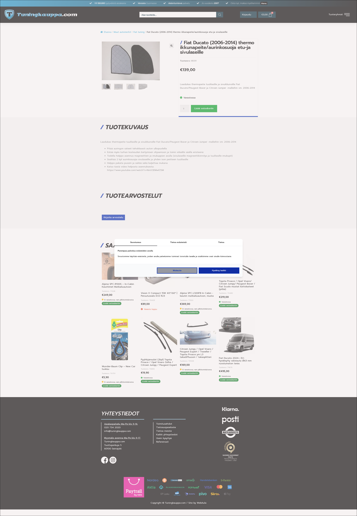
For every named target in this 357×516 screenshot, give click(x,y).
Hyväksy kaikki (219, 270)
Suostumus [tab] (135, 242)
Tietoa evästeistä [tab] (178, 242)
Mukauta (177, 270)
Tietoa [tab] (221, 242)
